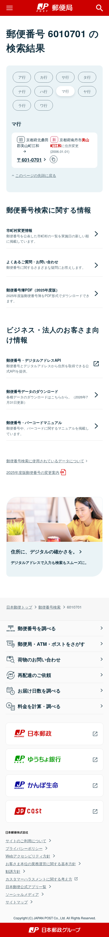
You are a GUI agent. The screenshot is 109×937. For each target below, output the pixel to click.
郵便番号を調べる (37, 628)
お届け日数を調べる (39, 690)
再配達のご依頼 (34, 675)
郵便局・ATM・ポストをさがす (51, 644)
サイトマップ (17, 902)
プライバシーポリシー (24, 848)
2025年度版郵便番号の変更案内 (32, 472)
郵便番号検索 (49, 607)
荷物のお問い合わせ (39, 659)
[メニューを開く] (9, 8)
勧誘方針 (13, 871)
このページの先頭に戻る (35, 175)
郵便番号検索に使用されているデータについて (45, 460)
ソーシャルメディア (22, 894)
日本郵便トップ (19, 607)
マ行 (65, 91)
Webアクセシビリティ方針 (28, 856)
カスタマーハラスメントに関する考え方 (39, 879)
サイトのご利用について (26, 840)
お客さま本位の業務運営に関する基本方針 (41, 863)
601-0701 (32, 159)
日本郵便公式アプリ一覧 (26, 886)
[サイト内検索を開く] (99, 8)
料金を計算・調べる (39, 706)
